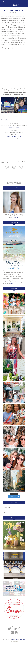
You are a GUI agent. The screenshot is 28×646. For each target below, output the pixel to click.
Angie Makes (15, 639)
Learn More (17, 136)
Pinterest (17, 127)
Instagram (11, 127)
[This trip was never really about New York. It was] (14, 392)
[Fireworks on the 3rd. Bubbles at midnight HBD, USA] (14, 348)
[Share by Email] (12, 167)
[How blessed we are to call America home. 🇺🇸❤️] (14, 370)
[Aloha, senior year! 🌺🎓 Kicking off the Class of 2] (14, 303)
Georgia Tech (4, 162)
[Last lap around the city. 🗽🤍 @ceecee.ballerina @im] (14, 436)
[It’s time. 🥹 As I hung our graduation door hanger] (14, 326)
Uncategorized (18, 161)
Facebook (14, 138)
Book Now (10, 136)
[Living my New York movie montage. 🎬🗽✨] (14, 459)
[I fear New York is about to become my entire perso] (14, 481)
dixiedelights (6, 161)
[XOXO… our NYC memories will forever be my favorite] (14, 414)
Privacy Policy (22, 639)
